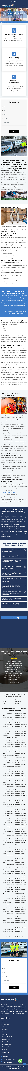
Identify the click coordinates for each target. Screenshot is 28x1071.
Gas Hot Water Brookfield (8, 766)
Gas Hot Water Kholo (7, 936)
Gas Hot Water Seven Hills (21, 833)
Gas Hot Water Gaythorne (8, 864)
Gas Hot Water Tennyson (20, 878)
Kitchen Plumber (5, 1024)
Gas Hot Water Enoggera (8, 837)
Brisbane (17, 703)
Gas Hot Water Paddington (21, 795)
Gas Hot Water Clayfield (8, 798)
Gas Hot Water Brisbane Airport (8, 763)
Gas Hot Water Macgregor (21, 724)
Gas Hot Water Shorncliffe (21, 840)
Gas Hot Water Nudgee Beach (20, 788)
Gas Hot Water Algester (8, 720)
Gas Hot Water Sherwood (20, 838)
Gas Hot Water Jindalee (8, 911)
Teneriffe (5, 22)
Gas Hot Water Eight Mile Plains (8, 832)
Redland (4, 701)
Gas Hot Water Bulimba (8, 768)
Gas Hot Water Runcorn (20, 827)
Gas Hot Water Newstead (20, 778)
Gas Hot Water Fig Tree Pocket (8, 852)
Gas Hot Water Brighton (8, 759)
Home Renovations (6, 1046)
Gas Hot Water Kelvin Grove (7, 926)
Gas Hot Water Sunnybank (21, 866)
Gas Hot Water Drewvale (8, 818)
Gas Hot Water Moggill (20, 742)
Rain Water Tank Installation (8, 1036)
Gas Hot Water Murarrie (20, 771)
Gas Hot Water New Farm (20, 775)
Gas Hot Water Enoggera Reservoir (8, 839)
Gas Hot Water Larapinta (20, 717)
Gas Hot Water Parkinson (20, 798)
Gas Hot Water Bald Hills (8, 737)
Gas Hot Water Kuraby (20, 715)
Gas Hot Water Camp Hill (8, 775)
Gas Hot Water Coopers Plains (8, 801)
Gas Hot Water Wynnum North (20, 925)
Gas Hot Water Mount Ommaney (20, 769)
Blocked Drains (5, 1031)
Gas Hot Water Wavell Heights (20, 903)
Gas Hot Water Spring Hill (20, 849)
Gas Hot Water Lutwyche (20, 720)
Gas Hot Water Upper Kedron (20, 890)
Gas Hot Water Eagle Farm (8, 826)
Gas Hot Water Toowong (20, 884)
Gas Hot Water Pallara (20, 797)
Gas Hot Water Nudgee (20, 786)
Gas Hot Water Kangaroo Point (8, 915)
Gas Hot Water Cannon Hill (8, 777)
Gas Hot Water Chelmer (8, 791)
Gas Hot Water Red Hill (20, 817)
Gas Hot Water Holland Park (8, 895)
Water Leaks (4, 1034)
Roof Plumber (5, 1029)
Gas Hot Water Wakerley (20, 900)
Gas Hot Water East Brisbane (7, 828)
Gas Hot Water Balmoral (8, 739)
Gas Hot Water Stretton (20, 862)
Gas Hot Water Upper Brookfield (20, 886)
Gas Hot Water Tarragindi (20, 875)
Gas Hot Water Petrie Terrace (19, 801)
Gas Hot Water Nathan (20, 773)
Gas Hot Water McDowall (20, 733)
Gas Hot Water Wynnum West (20, 928)
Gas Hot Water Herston (8, 889)
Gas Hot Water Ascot (7, 728)
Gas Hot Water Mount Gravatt (20, 761)
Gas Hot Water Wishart (20, 915)
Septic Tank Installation (7, 1039)
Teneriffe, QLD (7, 1062)
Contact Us (4, 1049)
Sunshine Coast (18, 699)
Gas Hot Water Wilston (20, 911)
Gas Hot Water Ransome (20, 815)
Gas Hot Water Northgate (20, 784)
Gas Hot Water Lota (19, 719)
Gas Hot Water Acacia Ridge (7, 714)
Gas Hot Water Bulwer (7, 769)
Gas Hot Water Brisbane (8, 760)
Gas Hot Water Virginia (20, 896)
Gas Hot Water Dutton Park (7, 823)
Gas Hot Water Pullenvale (20, 813)
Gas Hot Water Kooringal (20, 713)
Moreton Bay (18, 701)
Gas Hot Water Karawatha (8, 922)
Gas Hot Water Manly (20, 728)
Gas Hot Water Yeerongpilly (18, 932)
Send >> (14, 131)
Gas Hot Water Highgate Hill (8, 892)
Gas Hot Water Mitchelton (20, 740)
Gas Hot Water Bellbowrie (8, 744)
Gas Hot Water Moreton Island (20, 747)
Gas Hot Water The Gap (20, 880)
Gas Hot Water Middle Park (20, 736)
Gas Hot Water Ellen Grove (8, 835)
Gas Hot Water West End (20, 905)
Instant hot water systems (9, 492)
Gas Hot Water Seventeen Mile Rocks (21, 836)
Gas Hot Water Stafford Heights (20, 856)
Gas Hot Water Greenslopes (6, 876)
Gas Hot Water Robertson (20, 822)
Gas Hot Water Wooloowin (21, 920)
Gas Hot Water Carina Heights (7, 781)
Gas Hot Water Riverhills (20, 820)
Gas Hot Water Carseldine (8, 786)
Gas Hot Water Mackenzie (21, 726)
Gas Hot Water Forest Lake (7, 857)
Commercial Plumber (6, 1044)
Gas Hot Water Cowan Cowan (7, 808)
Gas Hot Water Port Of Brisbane (20, 810)
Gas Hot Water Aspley (7, 731)
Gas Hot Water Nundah (20, 791)
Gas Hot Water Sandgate (20, 831)
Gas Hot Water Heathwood (8, 884)
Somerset (5, 699)
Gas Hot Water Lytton (20, 722)
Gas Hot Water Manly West (21, 729)
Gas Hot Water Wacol (20, 898)
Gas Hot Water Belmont (8, 746)
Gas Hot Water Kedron (7, 924)
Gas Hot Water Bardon (7, 742)
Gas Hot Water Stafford (20, 853)
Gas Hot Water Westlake (20, 907)
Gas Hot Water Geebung (8, 866)
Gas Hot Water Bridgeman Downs (8, 756)
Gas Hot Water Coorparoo (8, 804)
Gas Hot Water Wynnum (20, 922)
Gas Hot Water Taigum (20, 871)
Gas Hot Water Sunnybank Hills (21, 868)
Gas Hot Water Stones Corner (20, 859)
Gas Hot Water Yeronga (20, 934)
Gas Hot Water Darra (7, 811)
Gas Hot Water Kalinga (8, 913)
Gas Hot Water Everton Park (8, 843)
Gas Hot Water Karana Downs (7, 919)
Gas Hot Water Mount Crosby (20, 758)
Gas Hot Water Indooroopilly (6, 905)
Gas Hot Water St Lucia (20, 851)
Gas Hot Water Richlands (20, 818)
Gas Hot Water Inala (7, 902)
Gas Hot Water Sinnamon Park (20, 843)
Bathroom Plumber (6, 1026)
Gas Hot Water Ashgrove (8, 729)
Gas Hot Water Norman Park (20, 781)
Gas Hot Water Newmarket (21, 777)
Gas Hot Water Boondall (8, 748)
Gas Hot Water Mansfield (20, 731)
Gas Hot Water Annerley (8, 722)
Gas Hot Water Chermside (8, 793)
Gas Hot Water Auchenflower (6, 734)
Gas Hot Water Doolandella (6, 816)
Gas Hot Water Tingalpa (20, 882)
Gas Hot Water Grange (8, 873)
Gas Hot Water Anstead (8, 724)
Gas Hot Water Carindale (8, 784)
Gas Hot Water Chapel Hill (8, 789)
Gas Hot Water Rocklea (20, 826)
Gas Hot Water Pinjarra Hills (20, 805)
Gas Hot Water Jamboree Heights (8, 908)
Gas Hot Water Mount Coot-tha (20, 754)
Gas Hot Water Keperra (8, 934)
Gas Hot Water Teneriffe (13, 22)
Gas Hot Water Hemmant (8, 885)
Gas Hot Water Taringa (20, 873)
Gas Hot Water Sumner (20, 864)
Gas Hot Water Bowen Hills (8, 749)
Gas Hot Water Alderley (8, 719)
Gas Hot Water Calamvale (8, 773)
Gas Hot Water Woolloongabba (18, 917)
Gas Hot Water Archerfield (8, 726)
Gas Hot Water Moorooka (20, 744)
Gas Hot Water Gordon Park (8, 868)
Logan (4, 703)
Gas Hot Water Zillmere (20, 936)
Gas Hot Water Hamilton (8, 880)
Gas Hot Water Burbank (8, 771)
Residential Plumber (6, 1041)
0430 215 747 (15, 1)
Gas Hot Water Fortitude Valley (8, 861)
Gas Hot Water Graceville (8, 871)
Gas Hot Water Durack (7, 820)
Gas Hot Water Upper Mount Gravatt (20, 894)
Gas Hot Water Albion (7, 717)
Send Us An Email (9, 1059)
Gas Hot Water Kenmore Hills (8, 932)
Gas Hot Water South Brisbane (19, 847)
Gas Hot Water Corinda (8, 806)
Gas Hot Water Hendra (8, 887)
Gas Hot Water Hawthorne (8, 882)
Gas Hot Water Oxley (19, 793)
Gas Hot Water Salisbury (20, 829)
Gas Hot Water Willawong (20, 909)
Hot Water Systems (6, 1021)
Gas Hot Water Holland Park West (8, 899)
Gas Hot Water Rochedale (21, 824)
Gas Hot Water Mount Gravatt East (20, 765)
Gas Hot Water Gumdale (8, 878)
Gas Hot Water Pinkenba (20, 807)
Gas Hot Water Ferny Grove (7, 848)
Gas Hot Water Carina (7, 778)
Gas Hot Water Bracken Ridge (8, 752)
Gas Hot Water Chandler (8, 788)
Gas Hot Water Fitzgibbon (8, 855)
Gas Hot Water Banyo (7, 740)
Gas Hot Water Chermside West (8, 796)
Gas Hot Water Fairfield (8, 846)
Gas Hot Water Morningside (18, 750)
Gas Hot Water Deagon (8, 813)
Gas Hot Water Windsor (20, 913)
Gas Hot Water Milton (20, 739)
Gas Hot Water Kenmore (8, 929)
